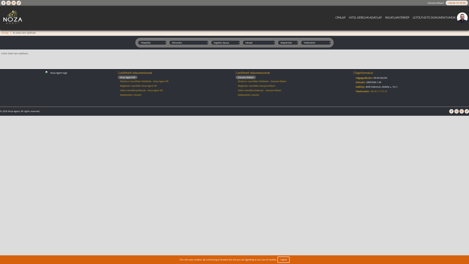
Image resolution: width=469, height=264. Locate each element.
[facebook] (3, 3)
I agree (283, 259)
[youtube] (13, 3)
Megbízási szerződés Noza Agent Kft (138, 85)
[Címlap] (12, 17)
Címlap (340, 17)
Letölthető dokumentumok (434, 17)
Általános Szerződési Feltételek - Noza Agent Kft (144, 81)
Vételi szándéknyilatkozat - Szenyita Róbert (259, 90)
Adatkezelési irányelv (130, 94)
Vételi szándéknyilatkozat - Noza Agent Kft (141, 90)
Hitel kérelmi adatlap (365, 17)
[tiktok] (19, 3)
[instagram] (8, 3)
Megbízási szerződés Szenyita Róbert (256, 85)
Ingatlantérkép (397, 17)
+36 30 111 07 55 (456, 2)
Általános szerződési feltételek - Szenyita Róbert (262, 81)
